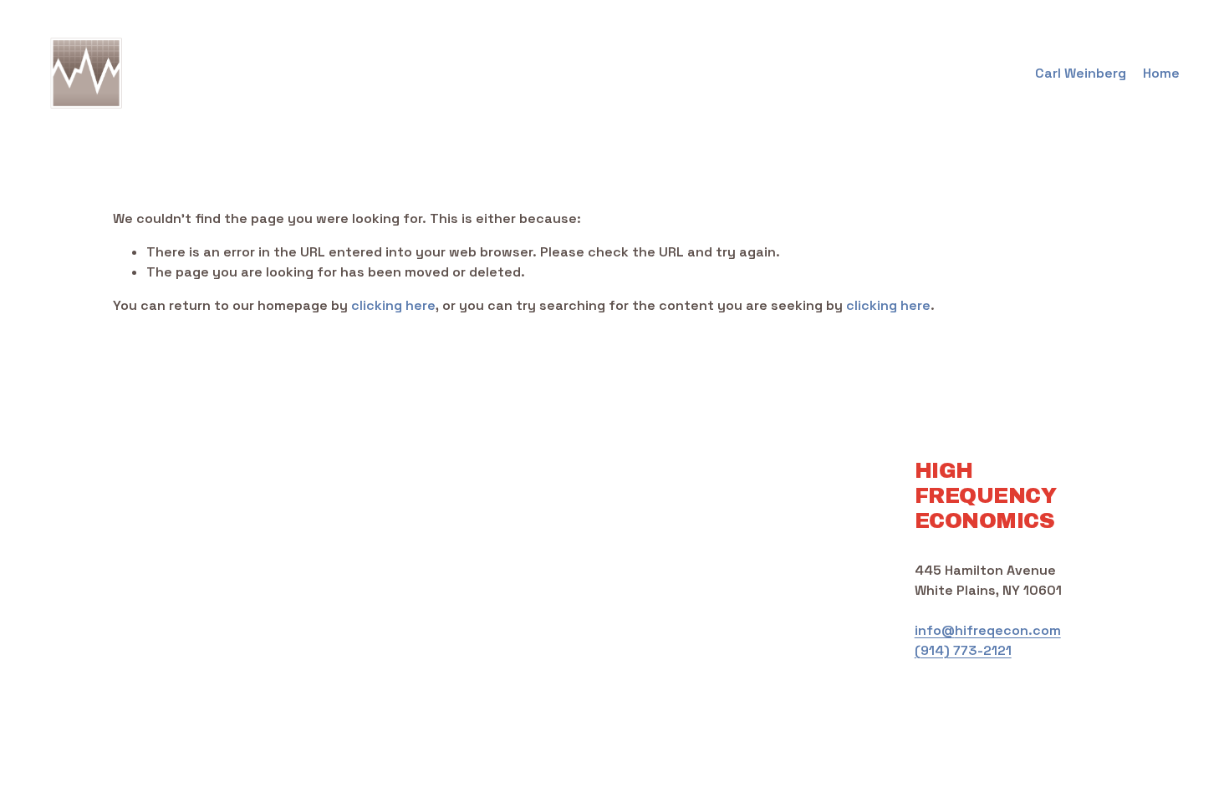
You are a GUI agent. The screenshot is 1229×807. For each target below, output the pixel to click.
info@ (935, 630)
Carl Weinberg (1080, 73)
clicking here (393, 305)
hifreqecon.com (1008, 630)
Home (1161, 73)
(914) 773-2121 (963, 650)
